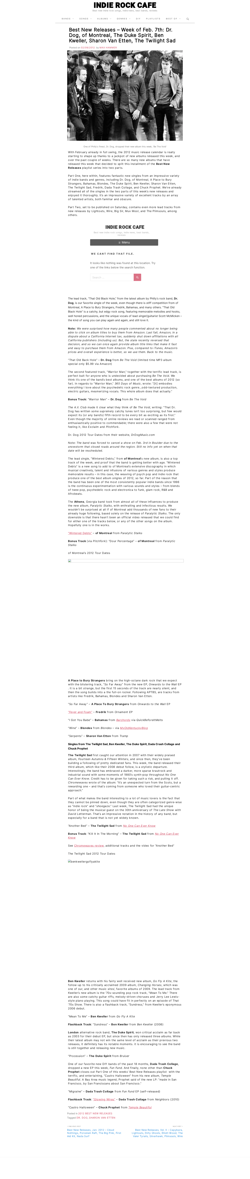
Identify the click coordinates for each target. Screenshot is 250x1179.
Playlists (153, 18)
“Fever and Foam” (80, 712)
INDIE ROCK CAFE (125, 5)
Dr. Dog (82, 1117)
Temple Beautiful (140, 1107)
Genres (122, 18)
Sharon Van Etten (102, 1117)
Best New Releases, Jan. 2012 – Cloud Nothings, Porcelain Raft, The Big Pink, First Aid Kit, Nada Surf (94, 1131)
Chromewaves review (89, 845)
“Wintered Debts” (80, 533)
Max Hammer (108, 47)
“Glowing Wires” (104, 1099)
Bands (66, 18)
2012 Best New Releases (95, 1113)
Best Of (172, 18)
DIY (138, 18)
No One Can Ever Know (139, 825)
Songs (84, 18)
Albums (102, 18)
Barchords (123, 720)
